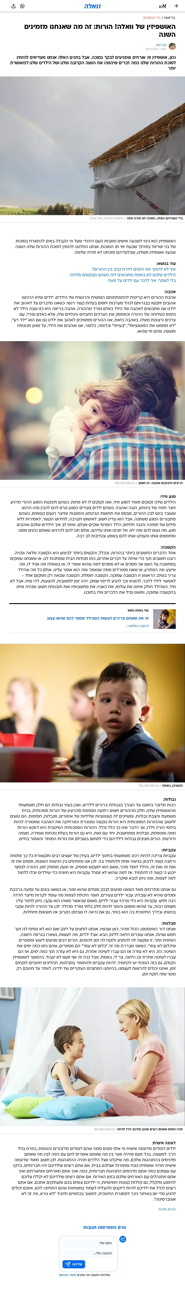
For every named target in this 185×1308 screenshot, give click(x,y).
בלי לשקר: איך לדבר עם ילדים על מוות (142, 281)
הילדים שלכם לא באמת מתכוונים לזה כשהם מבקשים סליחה (123, 275)
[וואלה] (92, 6)
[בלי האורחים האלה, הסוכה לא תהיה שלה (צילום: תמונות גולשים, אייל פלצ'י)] (92, 149)
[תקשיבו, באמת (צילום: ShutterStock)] (92, 717)
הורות (172, 1209)
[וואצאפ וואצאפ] (22, 6)
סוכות (162, 1209)
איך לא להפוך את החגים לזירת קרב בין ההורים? (134, 269)
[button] (162, 6)
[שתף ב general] (13, 6)
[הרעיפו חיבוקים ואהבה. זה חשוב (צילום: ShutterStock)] (92, 414)
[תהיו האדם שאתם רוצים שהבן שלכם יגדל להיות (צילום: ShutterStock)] (92, 1060)
